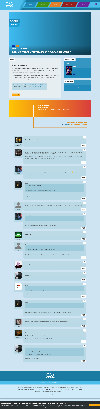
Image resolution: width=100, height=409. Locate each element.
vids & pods (69, 4)
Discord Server (49, 394)
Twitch (47, 70)
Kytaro (65, 124)
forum (83, 4)
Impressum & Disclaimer (42, 394)
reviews (43, 4)
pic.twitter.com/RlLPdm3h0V (39, 85)
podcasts (53, 382)
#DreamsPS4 (28, 85)
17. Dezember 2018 (37, 86)
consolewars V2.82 (64, 394)
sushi (55, 4)
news (30, 4)
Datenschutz (35, 394)
